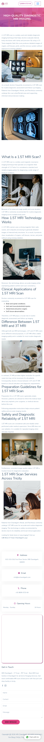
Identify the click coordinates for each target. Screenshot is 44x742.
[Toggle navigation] (38, 3)
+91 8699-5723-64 (22, 592)
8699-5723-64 (26, 4)
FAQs (18, 737)
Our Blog (11, 737)
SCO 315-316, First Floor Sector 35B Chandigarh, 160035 (22, 560)
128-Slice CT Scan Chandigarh (13, 538)
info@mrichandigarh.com (22, 577)
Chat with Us (34, 737)
